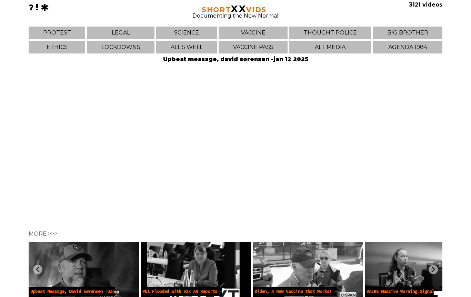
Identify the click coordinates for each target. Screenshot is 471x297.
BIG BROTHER (407, 32)
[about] (31, 7)
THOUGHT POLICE (330, 32)
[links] (37, 7)
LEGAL (121, 32)
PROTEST (57, 32)
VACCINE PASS (253, 47)
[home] (44, 7)
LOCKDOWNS (120, 47)
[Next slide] (433, 269)
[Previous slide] (37, 269)
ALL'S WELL (187, 47)
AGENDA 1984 (407, 47)
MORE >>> (43, 233)
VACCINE (253, 32)
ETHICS (57, 47)
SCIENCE (186, 32)
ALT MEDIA (330, 47)
